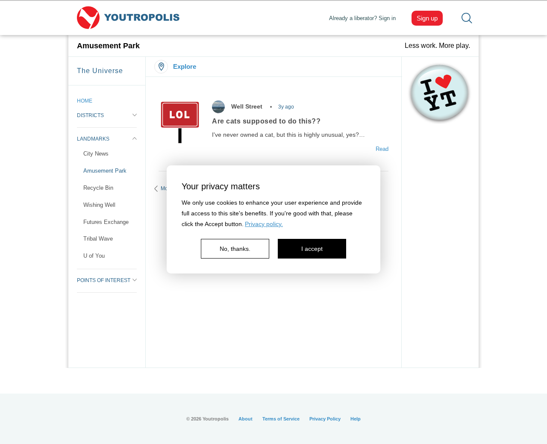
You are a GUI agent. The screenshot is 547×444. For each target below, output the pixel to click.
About (245, 418)
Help (355, 418)
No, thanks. (235, 248)
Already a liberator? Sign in (362, 18)
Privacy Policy (325, 418)
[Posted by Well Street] (218, 106)
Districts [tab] (90, 115)
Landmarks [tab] (93, 138)
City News (96, 153)
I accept (312, 248)
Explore (184, 66)
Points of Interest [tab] (103, 280)
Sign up (427, 18)
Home (84, 100)
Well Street (246, 106)
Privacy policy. (264, 224)
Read (382, 149)
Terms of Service (281, 418)
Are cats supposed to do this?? (266, 121)
